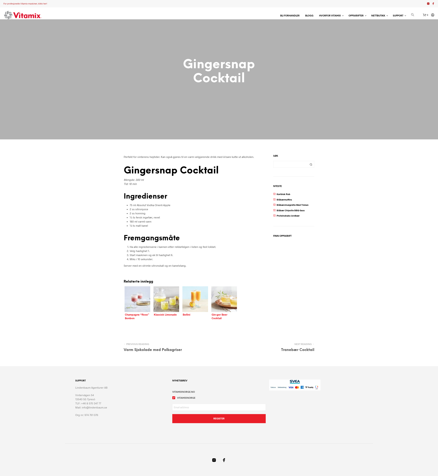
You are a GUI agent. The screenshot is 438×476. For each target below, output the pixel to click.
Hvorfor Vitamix (330, 16)
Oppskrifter (356, 16)
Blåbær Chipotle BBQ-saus (291, 210)
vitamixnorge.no (183, 392)
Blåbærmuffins (284, 199)
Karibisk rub (283, 194)
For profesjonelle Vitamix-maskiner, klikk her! (25, 3)
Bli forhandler (290, 16)
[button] (412, 15)
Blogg (309, 16)
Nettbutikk (378, 16)
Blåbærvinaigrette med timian (292, 205)
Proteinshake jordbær (288, 215)
